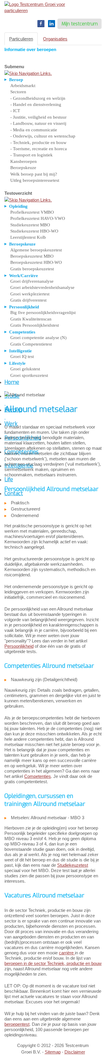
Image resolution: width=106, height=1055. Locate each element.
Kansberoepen (23, 161)
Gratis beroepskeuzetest (32, 268)
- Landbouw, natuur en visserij (38, 123)
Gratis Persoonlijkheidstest (34, 325)
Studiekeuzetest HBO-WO (34, 231)
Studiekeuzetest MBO (30, 225)
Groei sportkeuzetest (29, 375)
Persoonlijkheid (19, 646)
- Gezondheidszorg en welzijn (37, 98)
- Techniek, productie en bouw (38, 142)
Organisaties (55, 38)
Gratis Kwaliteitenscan (31, 319)
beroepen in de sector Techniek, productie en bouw (53, 963)
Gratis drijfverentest (28, 300)
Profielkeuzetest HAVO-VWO (37, 218)
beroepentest (16, 1024)
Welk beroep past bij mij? (33, 174)
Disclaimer (74, 1051)
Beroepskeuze (23, 167)
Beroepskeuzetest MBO (32, 256)
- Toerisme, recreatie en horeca (38, 148)
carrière (67, 952)
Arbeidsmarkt (22, 85)
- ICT (15, 110)
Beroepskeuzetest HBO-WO (36, 262)
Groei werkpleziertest (29, 294)
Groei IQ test (22, 356)
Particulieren (21, 38)
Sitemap (53, 1051)
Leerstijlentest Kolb (28, 237)
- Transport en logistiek (31, 155)
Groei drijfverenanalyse (32, 281)
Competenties (37, 776)
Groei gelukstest (25, 369)
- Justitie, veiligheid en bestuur (38, 117)
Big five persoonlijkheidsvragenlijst (43, 312)
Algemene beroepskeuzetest (36, 250)
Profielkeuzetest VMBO (32, 212)
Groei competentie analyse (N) (38, 337)
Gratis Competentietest (31, 344)
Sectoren (18, 91)
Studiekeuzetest (72, 865)
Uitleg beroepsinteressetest (34, 180)
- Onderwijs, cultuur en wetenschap (42, 136)
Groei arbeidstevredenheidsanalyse (42, 287)
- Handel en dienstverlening (35, 104)
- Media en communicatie (33, 129)
